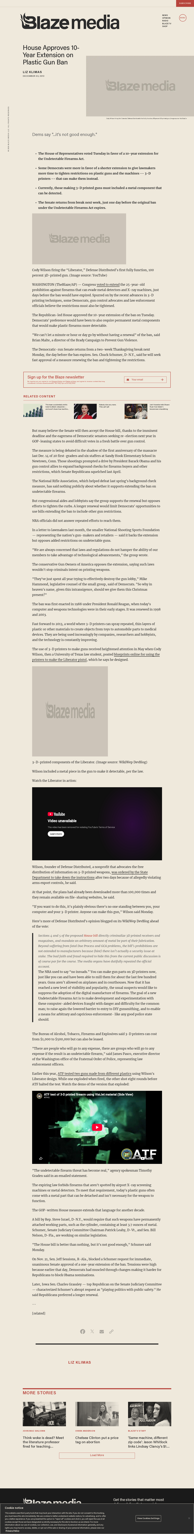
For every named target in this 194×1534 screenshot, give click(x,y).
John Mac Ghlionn (34, 1431)
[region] (97, 1518)
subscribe (185, 3)
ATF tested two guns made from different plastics (94, 1074)
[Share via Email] (101, 1331)
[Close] (189, 1518)
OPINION (166, 18)
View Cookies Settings (148, 1518)
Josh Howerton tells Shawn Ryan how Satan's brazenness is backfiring (160, 407)
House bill (91, 935)
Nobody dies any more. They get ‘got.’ (107, 406)
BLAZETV (166, 24)
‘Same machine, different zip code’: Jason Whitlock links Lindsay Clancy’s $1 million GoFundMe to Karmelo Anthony (148, 1442)
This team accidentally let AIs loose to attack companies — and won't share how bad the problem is (56, 407)
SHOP (165, 26)
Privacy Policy (57, 381)
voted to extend (108, 284)
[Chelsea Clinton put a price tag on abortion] (97, 1413)
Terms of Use (71, 381)
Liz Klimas (32, 72)
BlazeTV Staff (137, 1431)
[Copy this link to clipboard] (111, 1331)
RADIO (165, 21)
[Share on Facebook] (82, 1331)
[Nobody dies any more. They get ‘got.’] (85, 411)
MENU (182, 18)
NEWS (165, 15)
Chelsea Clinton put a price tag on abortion (96, 1440)
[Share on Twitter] (92, 1331)
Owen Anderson (85, 1431)
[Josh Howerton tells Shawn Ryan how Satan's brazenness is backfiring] (136, 411)
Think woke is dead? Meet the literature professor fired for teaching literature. (43, 1442)
